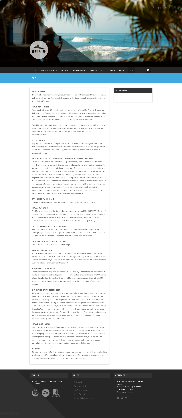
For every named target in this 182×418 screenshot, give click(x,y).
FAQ (131, 70)
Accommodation (79, 70)
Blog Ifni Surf (79, 394)
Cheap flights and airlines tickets (87, 398)
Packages (64, 70)
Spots (103, 70)
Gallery (112, 70)
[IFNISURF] (39, 50)
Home (34, 70)
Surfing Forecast (80, 390)
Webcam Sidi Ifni (80, 386)
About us (93, 70)
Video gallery (79, 382)
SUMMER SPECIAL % (49, 70)
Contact (122, 70)
